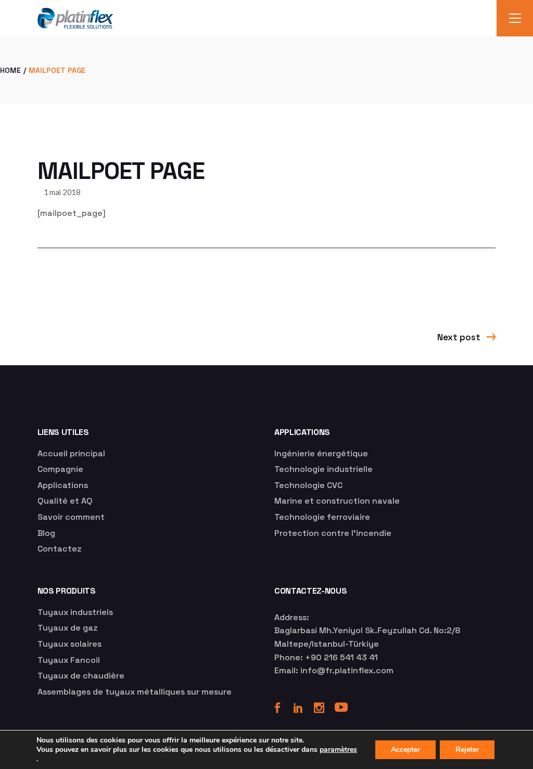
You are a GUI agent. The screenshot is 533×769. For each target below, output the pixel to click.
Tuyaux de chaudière (80, 675)
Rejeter (467, 749)
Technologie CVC (308, 485)
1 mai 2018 (62, 192)
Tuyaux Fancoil (68, 660)
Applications (62, 485)
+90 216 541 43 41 (341, 657)
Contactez (59, 548)
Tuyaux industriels (75, 612)
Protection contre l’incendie (332, 533)
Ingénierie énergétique (321, 453)
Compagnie (60, 469)
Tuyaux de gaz (67, 627)
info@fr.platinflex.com (347, 670)
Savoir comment (71, 516)
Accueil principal (71, 453)
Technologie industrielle (323, 469)
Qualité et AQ (65, 500)
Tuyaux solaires (69, 643)
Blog (46, 533)
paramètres (338, 749)
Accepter (405, 749)
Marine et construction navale (337, 500)
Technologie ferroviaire (322, 516)
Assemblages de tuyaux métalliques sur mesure (134, 691)
